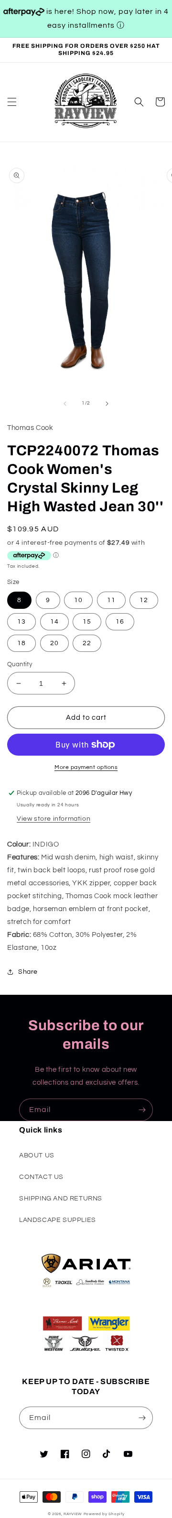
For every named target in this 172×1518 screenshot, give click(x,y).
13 (21, 621)
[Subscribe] (141, 1110)
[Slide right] (107, 403)
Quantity (19, 664)
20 (54, 643)
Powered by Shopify (104, 1514)
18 (21, 643)
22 (87, 643)
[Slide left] (64, 403)
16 (120, 621)
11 (111, 600)
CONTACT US (41, 1177)
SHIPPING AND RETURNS (60, 1198)
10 (78, 600)
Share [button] (28, 971)
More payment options (86, 767)
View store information (53, 818)
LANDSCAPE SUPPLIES (57, 1220)
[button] (11, 101)
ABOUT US (36, 1155)
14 (54, 621)
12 (144, 600)
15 (87, 621)
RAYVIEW (73, 1514)
